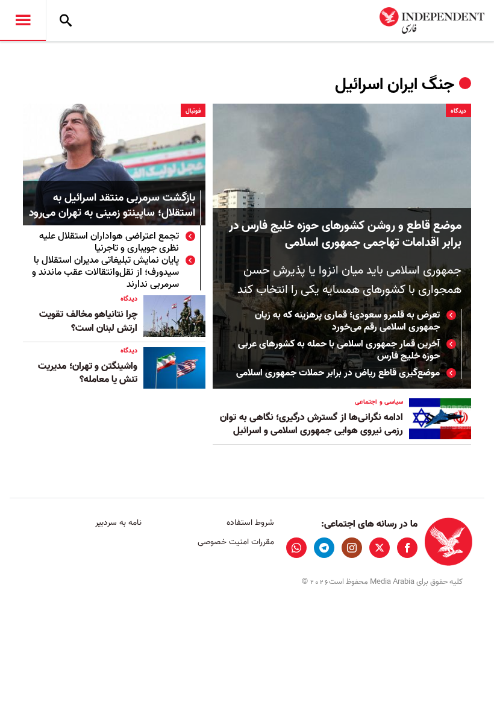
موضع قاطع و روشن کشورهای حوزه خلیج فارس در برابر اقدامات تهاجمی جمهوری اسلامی (345, 234)
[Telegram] (324, 547)
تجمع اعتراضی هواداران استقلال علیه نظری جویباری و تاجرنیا (109, 242)
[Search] (65, 20)
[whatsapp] (296, 547)
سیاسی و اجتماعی (379, 401)
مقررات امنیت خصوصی (236, 542)
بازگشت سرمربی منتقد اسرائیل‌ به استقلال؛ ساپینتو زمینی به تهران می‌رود (112, 206)
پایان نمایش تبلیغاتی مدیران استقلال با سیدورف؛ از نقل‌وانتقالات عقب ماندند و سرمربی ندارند (105, 272)
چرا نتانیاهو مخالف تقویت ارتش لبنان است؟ (88, 321)
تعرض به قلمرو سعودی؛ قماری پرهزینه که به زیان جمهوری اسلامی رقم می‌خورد (347, 321)
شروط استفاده (250, 523)
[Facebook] (407, 547)
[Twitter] (379, 547)
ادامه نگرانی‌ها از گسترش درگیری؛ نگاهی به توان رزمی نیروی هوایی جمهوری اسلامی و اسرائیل (311, 424)
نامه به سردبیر (118, 523)
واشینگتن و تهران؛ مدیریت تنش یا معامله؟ (87, 373)
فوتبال (193, 111)
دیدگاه (458, 111)
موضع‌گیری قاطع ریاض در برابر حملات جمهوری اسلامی (338, 373)
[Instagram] (352, 547)
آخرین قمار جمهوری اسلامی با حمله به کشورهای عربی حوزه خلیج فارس (339, 350)
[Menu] (23, 20)
